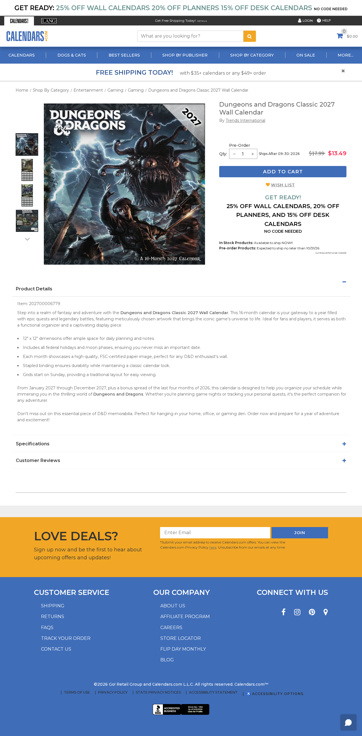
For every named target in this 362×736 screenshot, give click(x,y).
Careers (171, 627)
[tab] (181, 281)
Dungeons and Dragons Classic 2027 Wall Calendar (198, 90)
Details (202, 21)
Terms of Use (77, 692)
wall (223, 356)
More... (346, 55)
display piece (108, 325)
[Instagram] (297, 612)
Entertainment (88, 90)
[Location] (326, 612)
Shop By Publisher (185, 55)
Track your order (65, 638)
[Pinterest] (312, 612)
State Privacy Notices (158, 692)
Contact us (56, 649)
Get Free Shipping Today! (175, 20)
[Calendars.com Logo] (26, 36)
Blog (167, 659)
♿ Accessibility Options (274, 694)
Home (22, 90)
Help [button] (326, 20)
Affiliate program (185, 616)
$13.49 (337, 153)
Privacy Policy (113, 692)
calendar (267, 312)
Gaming (115, 90)
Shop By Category (252, 55)
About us (172, 605)
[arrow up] (27, 129)
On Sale (305, 55)
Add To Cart (283, 171)
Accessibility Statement (213, 692)
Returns (52, 616)
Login (308, 21)
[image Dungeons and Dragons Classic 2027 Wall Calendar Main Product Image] (124, 184)
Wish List (283, 184)
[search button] (250, 36)
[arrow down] (27, 238)
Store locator (180, 638)
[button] (19, 20)
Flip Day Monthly (183, 649)
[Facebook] (283, 612)
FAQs (47, 627)
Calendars (21, 55)
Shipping (52, 605)
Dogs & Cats (71, 55)
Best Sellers (124, 55)
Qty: (223, 154)
